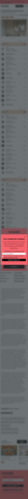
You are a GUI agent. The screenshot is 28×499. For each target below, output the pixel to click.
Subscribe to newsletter (14, 260)
